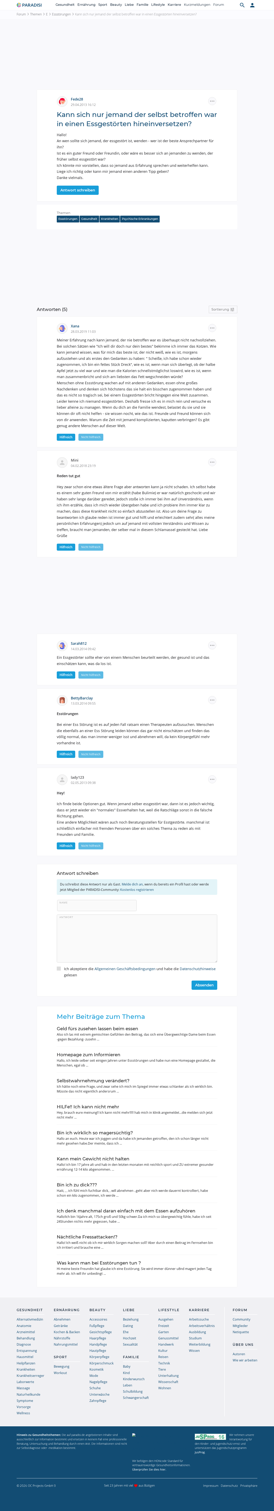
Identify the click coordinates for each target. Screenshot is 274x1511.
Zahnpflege (97, 1400)
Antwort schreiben (77, 190)
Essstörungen (61, 14)
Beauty (116, 5)
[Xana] (64, 328)
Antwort (66, 917)
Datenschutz (229, 1486)
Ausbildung (197, 1332)
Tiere (162, 1369)
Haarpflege (97, 1338)
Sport (102, 5)
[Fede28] (64, 101)
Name (63, 902)
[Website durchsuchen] (242, 5)
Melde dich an (132, 884)
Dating (128, 1326)
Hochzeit (129, 1338)
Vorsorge (24, 1407)
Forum (218, 5)
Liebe (129, 5)
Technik (164, 1363)
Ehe (126, 1332)
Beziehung (131, 1319)
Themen (36, 14)
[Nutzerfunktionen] (252, 5)
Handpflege (98, 1344)
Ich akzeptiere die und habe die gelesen (140, 971)
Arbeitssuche (199, 1319)
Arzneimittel (26, 1332)
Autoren (239, 1354)
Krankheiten (109, 218)
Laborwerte (25, 1382)
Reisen (163, 1357)
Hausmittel (25, 1357)
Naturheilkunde (28, 1394)
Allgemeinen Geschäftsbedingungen (124, 968)
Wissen (194, 1350)
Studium (195, 1338)
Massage (23, 1388)
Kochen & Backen (67, 1332)
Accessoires (98, 1319)
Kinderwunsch (134, 1379)
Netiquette (241, 1332)
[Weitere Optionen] (212, 101)
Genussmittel (168, 1338)
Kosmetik (96, 1369)
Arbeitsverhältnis (202, 1326)
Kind (126, 1373)
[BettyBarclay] (64, 699)
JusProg (200, 1452)
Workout (60, 1373)
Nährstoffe (62, 1338)
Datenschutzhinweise (198, 968)
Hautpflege (97, 1350)
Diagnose (24, 1344)
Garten (163, 1332)
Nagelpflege (98, 1382)
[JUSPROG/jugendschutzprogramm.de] (210, 1436)
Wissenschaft (168, 1382)
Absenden (204, 985)
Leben (127, 1385)
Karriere (174, 5)
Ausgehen (165, 1319)
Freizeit (163, 1326)
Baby (126, 1366)
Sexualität (130, 1344)
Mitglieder (240, 1326)
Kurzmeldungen (197, 5)
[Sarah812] (64, 645)
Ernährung (86, 5)
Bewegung (61, 1366)
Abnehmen (62, 1319)
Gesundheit (65, 5)
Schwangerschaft (136, 1397)
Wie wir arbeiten (245, 1360)
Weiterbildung (199, 1344)
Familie (142, 5)
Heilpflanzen (26, 1363)
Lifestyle (158, 5)
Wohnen (164, 1388)
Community (241, 1319)
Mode (93, 1375)
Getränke (61, 1326)
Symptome (25, 1400)
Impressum (210, 1486)
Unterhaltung (168, 1375)
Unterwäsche (99, 1394)
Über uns (243, 1345)
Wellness (23, 1413)
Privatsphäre (248, 1486)
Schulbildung (133, 1391)
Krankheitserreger (30, 1375)
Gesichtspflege (100, 1332)
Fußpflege (96, 1326)
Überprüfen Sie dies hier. (149, 1469)
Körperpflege (99, 1357)
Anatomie (24, 1326)
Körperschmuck (101, 1363)
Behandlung (26, 1338)
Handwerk (166, 1344)
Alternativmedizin (30, 1319)
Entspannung (27, 1350)
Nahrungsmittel (66, 1344)
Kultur (163, 1350)
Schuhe (95, 1388)
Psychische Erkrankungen (140, 218)
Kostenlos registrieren (137, 889)
